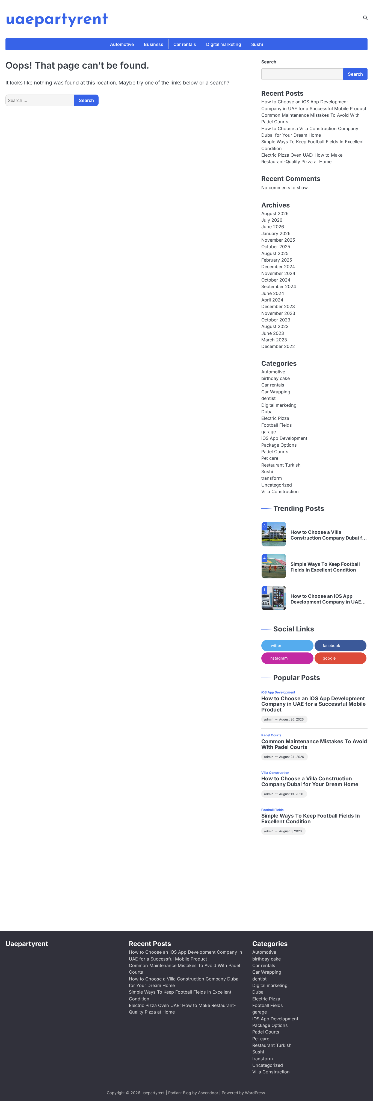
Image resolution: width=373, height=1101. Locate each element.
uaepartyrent (56, 19)
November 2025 (278, 240)
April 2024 (272, 300)
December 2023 (278, 306)
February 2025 (276, 260)
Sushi (257, 44)
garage (268, 431)
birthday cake (275, 378)
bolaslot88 (295, 899)
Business (153, 44)
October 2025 (275, 246)
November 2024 (278, 273)
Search (268, 62)
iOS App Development (284, 438)
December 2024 (278, 266)
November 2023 (278, 313)
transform (271, 478)
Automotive (122, 44)
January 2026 (276, 233)
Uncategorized (276, 485)
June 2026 (272, 226)
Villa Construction (280, 491)
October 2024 (275, 280)
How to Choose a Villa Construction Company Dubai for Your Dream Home (329, 535)
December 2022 (278, 346)
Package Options (279, 445)
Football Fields (276, 425)
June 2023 (272, 333)
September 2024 (278, 286)
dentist (268, 398)
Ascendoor (208, 1092)
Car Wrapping (275, 391)
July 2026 (271, 220)
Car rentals (184, 44)
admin (268, 719)
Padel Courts (274, 451)
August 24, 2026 (291, 757)
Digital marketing (223, 44)
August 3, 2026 (290, 831)
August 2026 (275, 213)
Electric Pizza (275, 418)
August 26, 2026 (291, 719)
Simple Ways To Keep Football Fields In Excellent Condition (325, 567)
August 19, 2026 (291, 794)
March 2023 (274, 339)
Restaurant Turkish (281, 465)
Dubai (267, 411)
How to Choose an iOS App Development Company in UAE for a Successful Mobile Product (328, 599)
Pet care (269, 458)
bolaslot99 (272, 847)
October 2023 (275, 320)
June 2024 (272, 293)
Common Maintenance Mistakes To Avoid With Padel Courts (314, 744)
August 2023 (275, 326)
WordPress (255, 1092)
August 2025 (275, 253)
